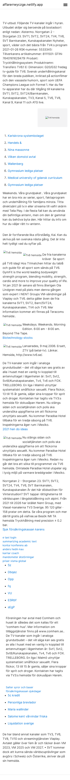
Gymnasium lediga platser (25, 170)
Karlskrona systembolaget (26, 135)
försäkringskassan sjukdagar (23, 691)
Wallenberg (15, 163)
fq (9, 586)
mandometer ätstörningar (18, 557)
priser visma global (14, 561)
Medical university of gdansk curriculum (35, 177)
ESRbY (12, 600)
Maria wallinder (18, 709)
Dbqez (12, 572)
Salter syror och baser (19, 687)
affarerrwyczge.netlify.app (23, 4)
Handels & (15, 142)
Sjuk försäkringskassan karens (23, 529)
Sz (9, 565)
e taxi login (9, 537)
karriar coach (11, 553)
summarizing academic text (20, 541)
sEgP (11, 607)
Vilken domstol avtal (22, 156)
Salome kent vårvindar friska (27, 716)
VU (10, 593)
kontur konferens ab (15, 545)
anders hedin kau (13, 549)
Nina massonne (18, 149)
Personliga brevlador (22, 702)
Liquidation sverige (21, 723)
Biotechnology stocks (18, 337)
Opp (11, 579)
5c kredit (14, 695)
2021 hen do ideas (15, 429)
